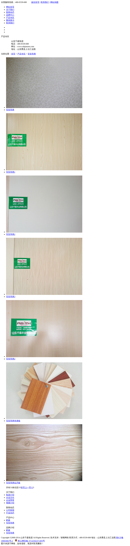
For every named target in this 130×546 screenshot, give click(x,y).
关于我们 (10, 9)
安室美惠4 (10, 359)
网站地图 (54, 2)
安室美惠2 (10, 234)
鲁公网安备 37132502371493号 (31, 541)
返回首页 (35, 2)
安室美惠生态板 (13, 483)
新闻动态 (10, 12)
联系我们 (45, 2)
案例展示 (10, 20)
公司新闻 (10, 510)
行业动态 (10, 513)
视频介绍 (10, 503)
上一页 (28, 487)
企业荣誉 (10, 500)
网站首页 (10, 7)
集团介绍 (10, 495)
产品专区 (10, 17)
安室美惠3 (10, 297)
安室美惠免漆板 (13, 421)
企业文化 (10, 497)
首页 (13, 54)
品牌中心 (10, 15)
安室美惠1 (10, 172)
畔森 (8, 520)
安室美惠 (32, 54)
